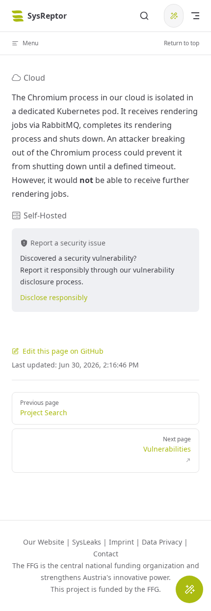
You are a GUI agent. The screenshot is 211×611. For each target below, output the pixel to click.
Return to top (181, 43)
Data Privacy (162, 542)
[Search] (144, 15)
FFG (153, 589)
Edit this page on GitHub (63, 351)
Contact (105, 553)
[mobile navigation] (195, 15)
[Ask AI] (174, 16)
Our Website (43, 542)
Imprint (121, 542)
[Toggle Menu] (189, 589)
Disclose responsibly (53, 297)
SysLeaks (86, 542)
